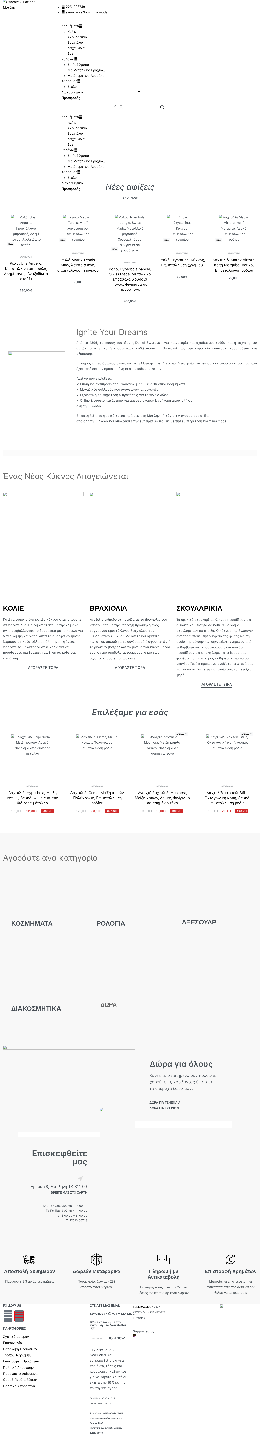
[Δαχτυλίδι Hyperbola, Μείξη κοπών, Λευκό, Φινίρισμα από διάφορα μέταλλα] (32, 755)
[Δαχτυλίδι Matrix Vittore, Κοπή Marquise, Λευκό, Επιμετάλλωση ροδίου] (234, 229)
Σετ (70, 53)
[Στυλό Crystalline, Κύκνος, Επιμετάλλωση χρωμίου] (182, 229)
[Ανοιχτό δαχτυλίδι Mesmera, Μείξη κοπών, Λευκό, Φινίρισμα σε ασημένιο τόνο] (162, 755)
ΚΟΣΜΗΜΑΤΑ (32, 923)
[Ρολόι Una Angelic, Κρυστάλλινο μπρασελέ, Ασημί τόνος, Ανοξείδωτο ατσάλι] (26, 231)
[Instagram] (19, 1316)
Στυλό (72, 87)
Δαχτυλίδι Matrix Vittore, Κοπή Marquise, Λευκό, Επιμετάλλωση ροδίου (234, 265)
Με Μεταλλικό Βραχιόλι (86, 70)
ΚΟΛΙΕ (13, 608)
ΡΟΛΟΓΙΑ (110, 923)
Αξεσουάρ (69, 81)
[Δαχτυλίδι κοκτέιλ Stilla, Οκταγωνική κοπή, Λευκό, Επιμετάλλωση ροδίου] (227, 755)
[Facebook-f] (8, 1316)
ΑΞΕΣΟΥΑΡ (199, 922)
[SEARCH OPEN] (162, 107)
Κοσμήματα (70, 26)
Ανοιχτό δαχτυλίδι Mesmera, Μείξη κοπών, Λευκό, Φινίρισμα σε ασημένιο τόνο (162, 798)
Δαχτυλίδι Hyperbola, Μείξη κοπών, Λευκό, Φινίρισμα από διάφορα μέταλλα (32, 798)
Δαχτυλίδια (76, 48)
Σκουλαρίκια (77, 37)
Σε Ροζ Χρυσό (78, 65)
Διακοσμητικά (72, 92)
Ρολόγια (68, 59)
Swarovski (26, 257)
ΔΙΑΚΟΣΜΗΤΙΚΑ (36, 1008)
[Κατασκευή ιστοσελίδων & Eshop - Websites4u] (151, 1339)
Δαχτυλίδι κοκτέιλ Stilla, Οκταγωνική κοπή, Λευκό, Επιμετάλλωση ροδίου (227, 798)
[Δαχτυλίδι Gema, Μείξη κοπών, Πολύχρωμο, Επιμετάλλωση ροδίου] (97, 755)
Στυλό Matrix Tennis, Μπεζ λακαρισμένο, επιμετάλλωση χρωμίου (78, 265)
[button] (80, 107)
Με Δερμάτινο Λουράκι (85, 76)
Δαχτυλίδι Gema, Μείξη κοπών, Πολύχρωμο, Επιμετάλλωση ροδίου (97, 798)
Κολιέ (72, 31)
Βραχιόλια (75, 42)
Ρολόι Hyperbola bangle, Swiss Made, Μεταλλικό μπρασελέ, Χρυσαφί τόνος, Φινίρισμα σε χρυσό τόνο (130, 279)
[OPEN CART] (115, 107)
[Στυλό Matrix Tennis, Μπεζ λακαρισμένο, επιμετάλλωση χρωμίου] (78, 229)
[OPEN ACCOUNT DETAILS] (121, 107)
